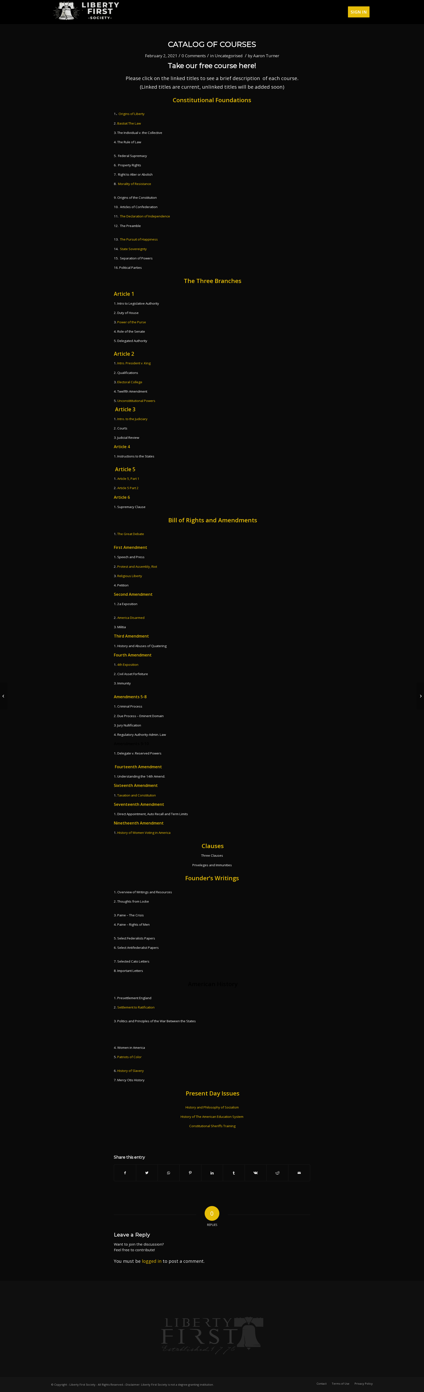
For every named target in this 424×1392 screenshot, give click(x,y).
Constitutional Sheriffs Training (212, 1126)
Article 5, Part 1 (128, 478)
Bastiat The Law (129, 123)
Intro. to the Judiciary (132, 419)
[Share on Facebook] (125, 1173)
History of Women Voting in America (144, 832)
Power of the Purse (131, 322)
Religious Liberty (129, 576)
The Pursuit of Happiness (138, 239)
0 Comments (194, 55)
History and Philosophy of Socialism (212, 1107)
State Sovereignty (133, 249)
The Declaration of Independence (145, 216)
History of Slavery (130, 1070)
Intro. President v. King (134, 363)
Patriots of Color (129, 1057)
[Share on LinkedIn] (212, 1173)
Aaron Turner (266, 55)
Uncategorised (229, 55)
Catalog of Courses (212, 44)
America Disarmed (131, 617)
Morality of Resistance (134, 184)
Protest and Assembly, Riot (137, 566)
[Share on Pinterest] (190, 1173)
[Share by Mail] (299, 1173)
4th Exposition (127, 664)
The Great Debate (130, 534)
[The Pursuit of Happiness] (4, 696)
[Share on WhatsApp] (168, 1173)
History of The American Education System (212, 1116)
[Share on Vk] (255, 1173)
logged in (151, 1261)
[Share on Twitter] (147, 1173)
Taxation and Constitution (136, 795)
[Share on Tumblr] (234, 1173)
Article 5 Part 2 (128, 488)
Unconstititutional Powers (136, 400)
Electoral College (129, 382)
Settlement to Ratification (136, 1007)
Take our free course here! (212, 65)
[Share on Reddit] (277, 1173)
